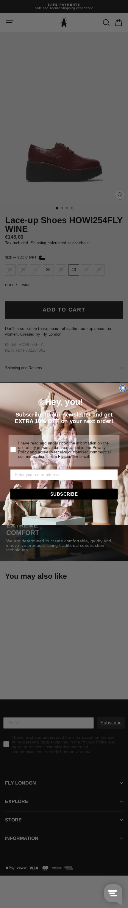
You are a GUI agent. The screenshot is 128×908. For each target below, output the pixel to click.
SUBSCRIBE (64, 493)
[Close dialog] (123, 388)
